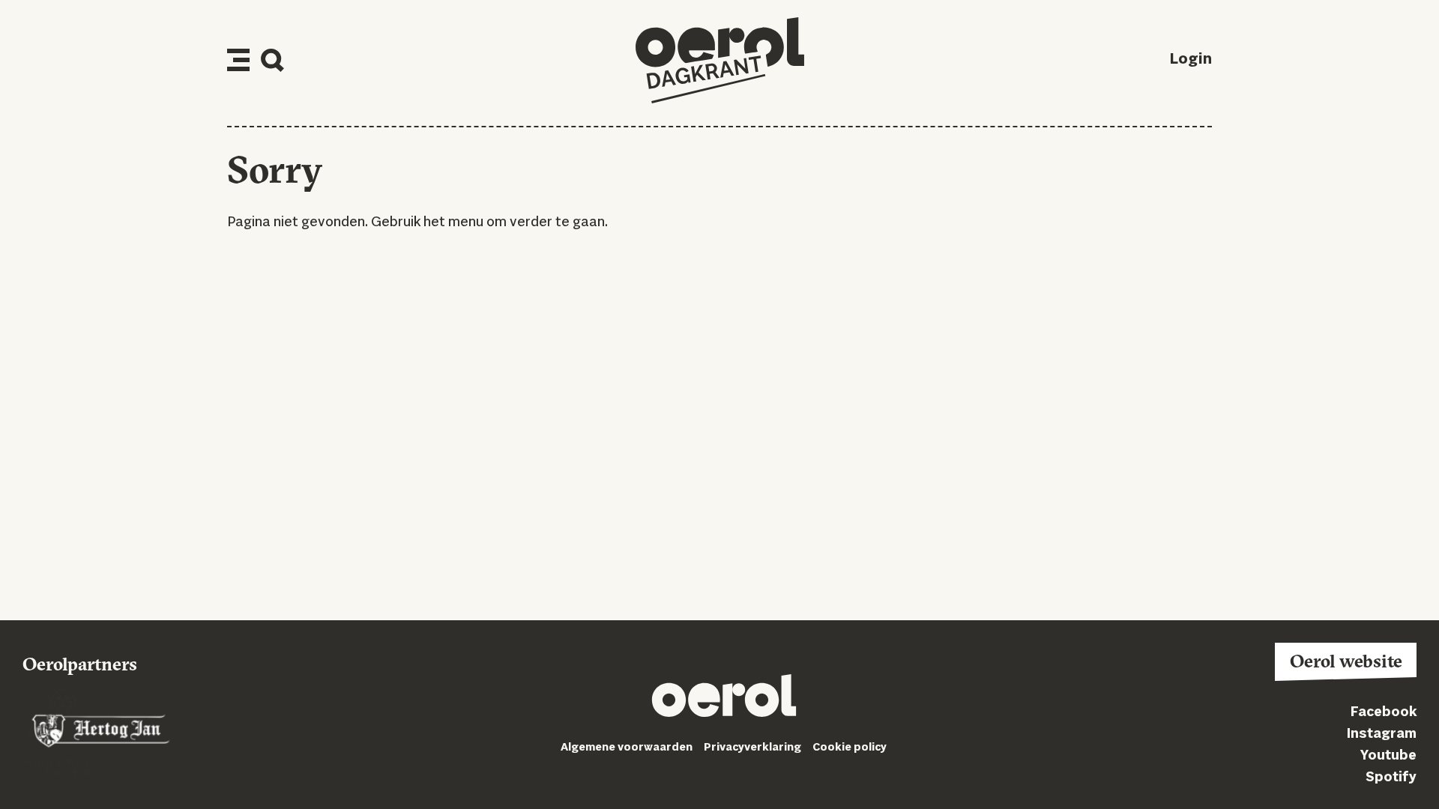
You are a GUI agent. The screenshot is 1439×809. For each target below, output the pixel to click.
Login (1191, 60)
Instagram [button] (1382, 734)
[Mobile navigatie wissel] (238, 60)
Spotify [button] (1391, 777)
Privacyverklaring (752, 748)
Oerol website (1346, 660)
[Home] (724, 699)
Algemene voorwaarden (627, 748)
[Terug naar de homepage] (720, 60)
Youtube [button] (1388, 755)
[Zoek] (272, 60)
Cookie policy (849, 748)
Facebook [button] (1384, 712)
